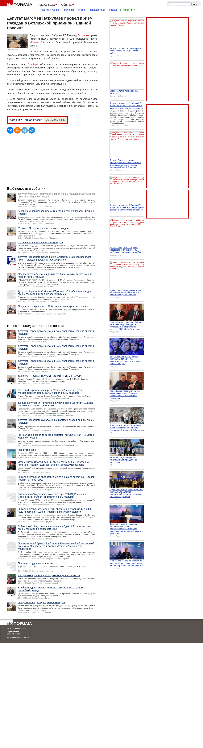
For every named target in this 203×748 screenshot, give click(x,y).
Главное (44, 9)
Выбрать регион (13, 634)
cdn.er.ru (15, 50)
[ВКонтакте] (10, 130)
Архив (55, 9)
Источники (68, 9)
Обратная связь (13, 632)
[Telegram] (24, 130)
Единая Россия (32, 119)
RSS (27, 637)
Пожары (112, 9)
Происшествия (96, 9)
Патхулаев (83, 35)
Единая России (39, 42)
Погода (81, 9)
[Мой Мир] (31, 130)
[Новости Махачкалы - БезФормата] (16, 3)
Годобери (32, 64)
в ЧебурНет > (127, 9)
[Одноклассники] (17, 130)
